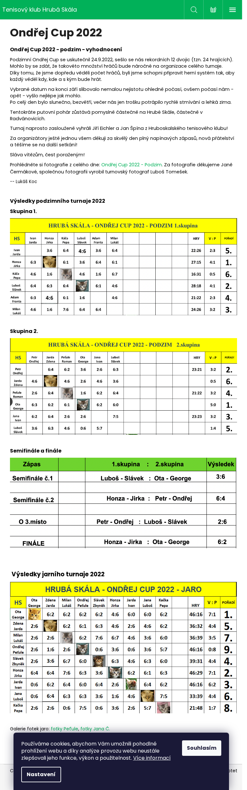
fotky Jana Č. (95, 729)
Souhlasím (201, 748)
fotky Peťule (64, 729)
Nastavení (41, 774)
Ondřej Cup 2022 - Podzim (131, 164)
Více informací (152, 758)
